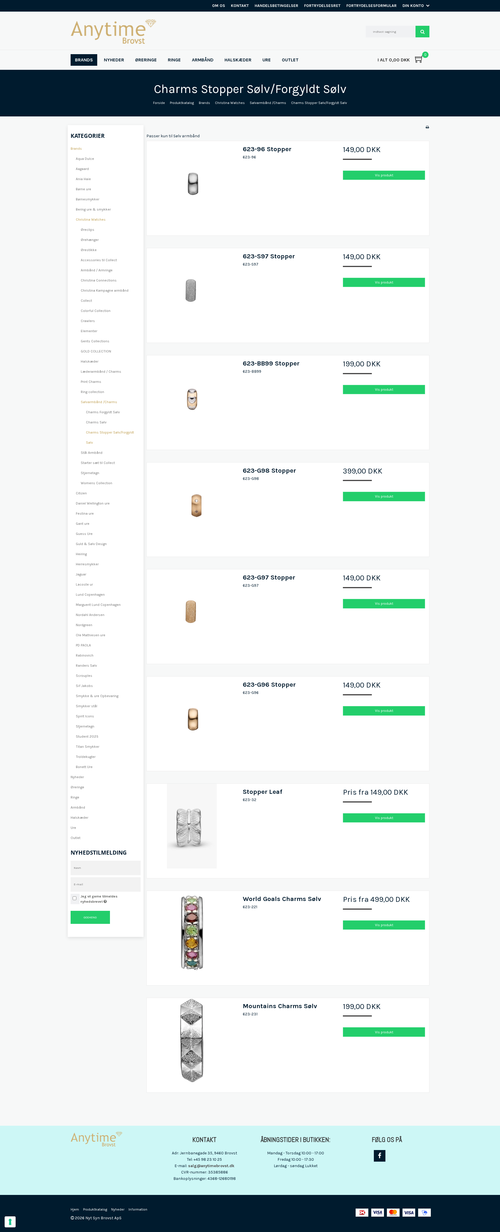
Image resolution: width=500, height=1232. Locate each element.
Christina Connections (99, 280)
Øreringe (77, 787)
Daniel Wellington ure (93, 503)
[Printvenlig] (427, 127)
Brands (76, 149)
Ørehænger (90, 240)
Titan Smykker (87, 747)
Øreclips (87, 230)
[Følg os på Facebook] (379, 1156)
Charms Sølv (96, 422)
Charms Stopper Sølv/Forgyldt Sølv (110, 437)
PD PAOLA (83, 645)
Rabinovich (84, 655)
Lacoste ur (84, 584)
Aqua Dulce (85, 159)
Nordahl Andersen (90, 615)
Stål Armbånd (91, 453)
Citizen (81, 493)
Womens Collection (96, 483)
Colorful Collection (96, 311)
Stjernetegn (90, 473)
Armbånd (78, 807)
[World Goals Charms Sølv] (192, 936)
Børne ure (83, 189)
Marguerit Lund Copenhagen (98, 605)
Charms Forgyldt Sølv (103, 412)
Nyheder (77, 777)
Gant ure (82, 524)
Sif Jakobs (84, 686)
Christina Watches (91, 219)
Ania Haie (83, 179)
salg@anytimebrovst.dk (211, 1165)
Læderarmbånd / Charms (101, 372)
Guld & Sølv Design (91, 544)
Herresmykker (87, 564)
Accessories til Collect (99, 260)
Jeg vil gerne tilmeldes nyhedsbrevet (110, 899)
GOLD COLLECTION (96, 351)
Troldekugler (85, 757)
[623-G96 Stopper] (192, 722)
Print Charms (91, 382)
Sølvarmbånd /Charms (99, 402)
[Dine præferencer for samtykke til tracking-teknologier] (10, 1221)
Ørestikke (89, 250)
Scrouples (84, 676)
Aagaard (82, 169)
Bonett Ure (84, 767)
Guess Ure (84, 534)
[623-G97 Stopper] (192, 614)
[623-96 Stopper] (192, 186)
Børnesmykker (87, 199)
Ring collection (92, 392)
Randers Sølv (86, 665)
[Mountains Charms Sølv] (192, 1043)
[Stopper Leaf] (192, 829)
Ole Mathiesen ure (90, 635)
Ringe (75, 797)
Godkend (90, 917)
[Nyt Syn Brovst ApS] (113, 31)
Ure (73, 828)
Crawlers (88, 321)
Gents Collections (95, 341)
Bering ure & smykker (93, 209)
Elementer (89, 331)
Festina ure (85, 513)
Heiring (81, 554)
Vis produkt (384, 175)
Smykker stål (86, 706)
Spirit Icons (85, 716)
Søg (422, 31)
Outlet (75, 838)
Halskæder (89, 361)
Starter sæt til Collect (98, 463)
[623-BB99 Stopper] (192, 400)
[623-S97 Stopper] (192, 293)
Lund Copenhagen (90, 595)
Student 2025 (87, 736)
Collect (86, 301)
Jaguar (81, 574)
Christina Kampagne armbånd (104, 290)
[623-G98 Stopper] (192, 508)
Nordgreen (84, 625)
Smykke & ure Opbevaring (97, 696)
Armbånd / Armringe (97, 270)
